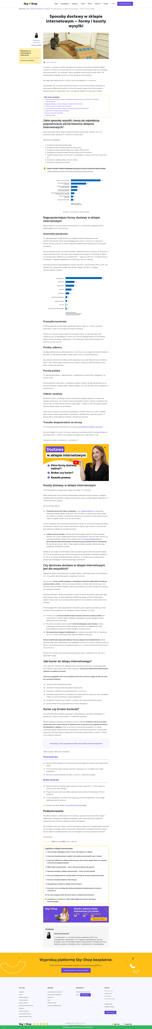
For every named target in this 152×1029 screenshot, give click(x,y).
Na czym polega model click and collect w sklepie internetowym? (70, 895)
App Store (116, 1024)
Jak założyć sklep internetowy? (55, 992)
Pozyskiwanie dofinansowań (54, 1005)
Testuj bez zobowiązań (27, 60)
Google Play (128, 1024)
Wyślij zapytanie (110, 1012)
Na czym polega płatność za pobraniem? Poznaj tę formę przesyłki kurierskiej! (75, 875)
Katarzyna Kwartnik (36, 41)
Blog (113, 3)
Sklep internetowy (37, 9)
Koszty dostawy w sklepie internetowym (58, 106)
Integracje (75, 3)
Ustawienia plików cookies (25, 1016)
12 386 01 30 (108, 1004)
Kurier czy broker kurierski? (54, 113)
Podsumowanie (50, 115)
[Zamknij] (4, 1027)
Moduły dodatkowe (23, 997)
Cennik (83, 3)
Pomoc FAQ (50, 997)
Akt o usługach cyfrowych (25, 1013)
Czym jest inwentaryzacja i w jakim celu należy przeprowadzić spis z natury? (74, 856)
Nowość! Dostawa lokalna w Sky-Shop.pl (62, 880)
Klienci (90, 3)
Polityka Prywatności (24, 1011)
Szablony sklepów (23, 1002)
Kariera (77, 994)
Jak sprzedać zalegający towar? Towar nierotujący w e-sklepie (69, 852)
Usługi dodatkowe (23, 1000)
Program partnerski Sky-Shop (83, 992)
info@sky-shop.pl (109, 1007)
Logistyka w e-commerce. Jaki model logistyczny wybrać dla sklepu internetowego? (71, 900)
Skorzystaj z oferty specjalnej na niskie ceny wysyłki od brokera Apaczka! (76, 743)
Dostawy (47, 9)
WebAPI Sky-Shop (52, 1002)
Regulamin (21, 1008)
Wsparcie (97, 3)
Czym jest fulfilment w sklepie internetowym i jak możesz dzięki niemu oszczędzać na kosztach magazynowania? (77, 861)
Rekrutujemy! (85, 995)
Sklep (56, 3)
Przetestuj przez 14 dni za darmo (76, 970)
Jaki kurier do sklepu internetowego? (57, 111)
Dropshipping (65, 3)
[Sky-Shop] (30, 3)
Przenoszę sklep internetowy (54, 994)
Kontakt (106, 3)
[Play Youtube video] (76, 462)
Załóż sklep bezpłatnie (125, 3)
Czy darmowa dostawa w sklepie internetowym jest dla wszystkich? (67, 108)
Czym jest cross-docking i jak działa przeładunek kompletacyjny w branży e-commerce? (74, 889)
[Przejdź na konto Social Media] (34, 1024)
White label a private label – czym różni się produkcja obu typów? (70, 867)
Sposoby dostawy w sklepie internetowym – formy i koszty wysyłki (71, 871)
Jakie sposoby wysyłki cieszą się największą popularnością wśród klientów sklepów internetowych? (72, 100)
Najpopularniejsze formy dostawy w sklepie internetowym (64, 104)
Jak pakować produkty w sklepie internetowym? (64, 884)
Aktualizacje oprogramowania (26, 1005)
